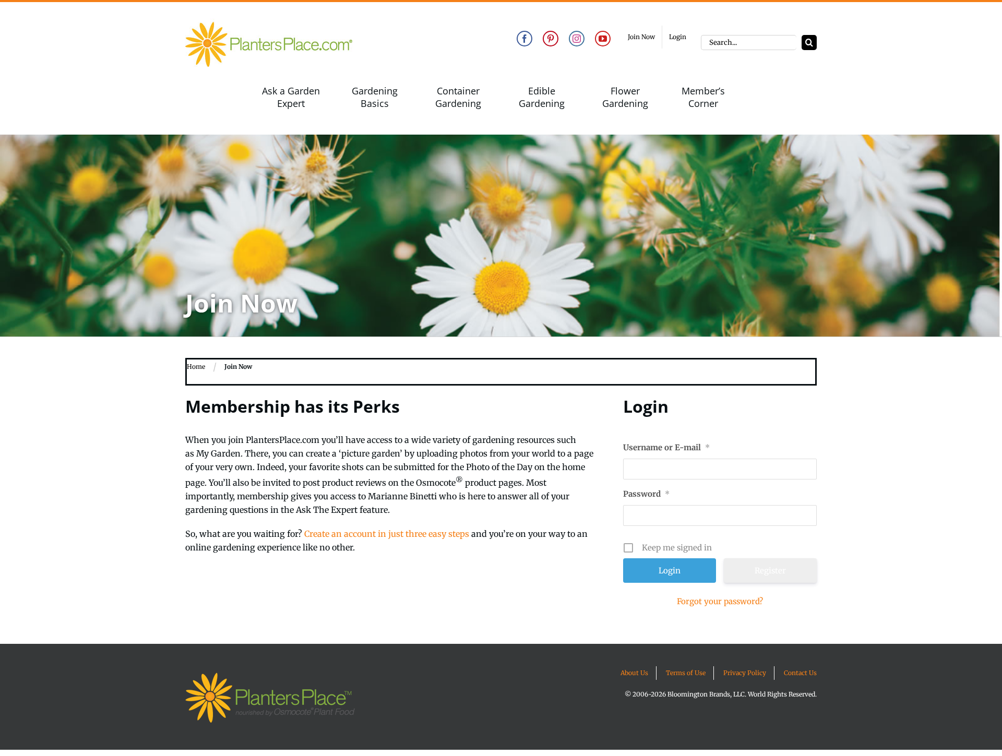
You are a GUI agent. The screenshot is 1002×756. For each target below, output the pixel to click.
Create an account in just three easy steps (386, 534)
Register (770, 570)
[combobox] (748, 42)
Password (646, 494)
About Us (634, 673)
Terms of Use (686, 673)
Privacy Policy (744, 673)
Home (196, 366)
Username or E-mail (666, 447)
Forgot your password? (720, 601)
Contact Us (800, 673)
